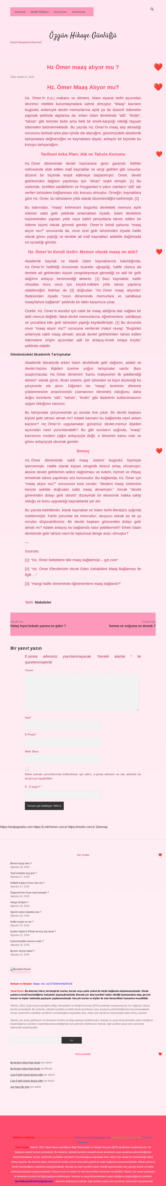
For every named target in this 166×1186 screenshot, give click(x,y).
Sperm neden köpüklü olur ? (26, 912)
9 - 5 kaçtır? (33, 786)
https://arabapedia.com (16, 827)
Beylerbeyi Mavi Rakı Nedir (25, 1062)
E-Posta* (30, 734)
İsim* (28, 717)
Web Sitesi (31, 751)
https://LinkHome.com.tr (50, 827)
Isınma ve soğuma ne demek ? (132, 626)
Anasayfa (20, 12)
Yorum (29, 670)
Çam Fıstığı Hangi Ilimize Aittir (26, 1074)
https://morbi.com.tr (81, 827)
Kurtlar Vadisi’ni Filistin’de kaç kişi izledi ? (33, 931)
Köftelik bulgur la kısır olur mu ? (27, 882)
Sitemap (101, 827)
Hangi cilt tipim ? (19, 902)
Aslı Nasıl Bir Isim (19, 1087)
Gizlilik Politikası (39, 12)
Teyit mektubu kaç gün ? (23, 873)
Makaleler (43, 602)
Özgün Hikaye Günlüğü (83, 35)
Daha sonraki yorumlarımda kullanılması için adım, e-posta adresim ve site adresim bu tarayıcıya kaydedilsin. (83, 776)
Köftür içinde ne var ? (22, 921)
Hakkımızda (78, 12)
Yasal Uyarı (60, 12)
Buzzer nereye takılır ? (22, 951)
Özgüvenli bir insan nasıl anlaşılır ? (29, 892)
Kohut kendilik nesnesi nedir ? (27, 941)
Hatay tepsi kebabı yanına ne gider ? (38, 626)
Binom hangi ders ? (21, 863)
